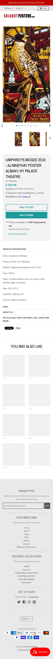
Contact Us (33, 597)
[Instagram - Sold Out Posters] (29, 602)
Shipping (9, 188)
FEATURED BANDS (26, 579)
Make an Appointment (26, 547)
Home (26, 527)
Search (26, 531)
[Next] (50, 125)
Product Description (14, 249)
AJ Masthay (11, 181)
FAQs (5, 306)
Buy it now (26, 215)
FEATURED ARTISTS (26, 576)
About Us (8, 312)
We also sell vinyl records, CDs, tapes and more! (26, 319)
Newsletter (26, 582)
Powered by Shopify (26, 650)
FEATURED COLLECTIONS (26, 573)
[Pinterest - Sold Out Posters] (34, 602)
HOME (26, 566)
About (26, 540)
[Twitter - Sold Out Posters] (19, 602)
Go (47, 505)
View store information (18, 234)
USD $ (18, 8)
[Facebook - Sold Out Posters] (24, 602)
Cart (44, 8)
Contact (26, 544)
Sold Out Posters (30, 646)
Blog (27, 534)
